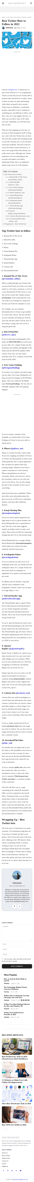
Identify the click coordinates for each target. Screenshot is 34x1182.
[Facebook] (14, 906)
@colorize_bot (23, 693)
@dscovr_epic (9, 334)
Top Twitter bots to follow (13, 174)
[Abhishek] (3, 27)
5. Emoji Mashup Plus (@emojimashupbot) (15, 196)
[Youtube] (20, 1170)
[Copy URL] (10, 916)
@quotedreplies (17, 648)
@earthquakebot (10, 557)
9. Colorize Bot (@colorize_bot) (19, 216)
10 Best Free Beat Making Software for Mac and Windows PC (17, 1005)
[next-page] (6, 1129)
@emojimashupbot (11, 513)
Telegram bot (12, 90)
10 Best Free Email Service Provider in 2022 (14, 1013)
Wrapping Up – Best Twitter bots (15, 224)
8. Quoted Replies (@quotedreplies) (16, 212)
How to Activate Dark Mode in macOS (15, 980)
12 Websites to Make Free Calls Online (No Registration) (14, 1081)
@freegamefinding (11, 368)
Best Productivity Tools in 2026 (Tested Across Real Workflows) (15, 1058)
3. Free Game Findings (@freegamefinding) (15, 189)
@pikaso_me (16, 448)
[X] (20, 906)
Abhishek (9, 28)
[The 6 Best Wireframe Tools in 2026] (17, 1093)
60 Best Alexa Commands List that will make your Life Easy (16, 996)
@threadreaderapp (11, 598)
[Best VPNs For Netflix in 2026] (17, 1114)
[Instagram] (7, 1170)
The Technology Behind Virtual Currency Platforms (15, 988)
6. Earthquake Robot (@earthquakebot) (15, 202)
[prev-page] (3, 1129)
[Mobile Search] (31, 3)
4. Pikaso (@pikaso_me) (16, 192)
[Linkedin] (27, 916)
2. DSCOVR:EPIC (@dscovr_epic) (14, 183)
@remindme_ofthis (11, 279)
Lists (8, 17)
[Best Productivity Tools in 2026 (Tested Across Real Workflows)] (17, 1046)
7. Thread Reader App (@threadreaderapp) (15, 207)
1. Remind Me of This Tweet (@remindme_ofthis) (17, 178)
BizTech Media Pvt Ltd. (21, 1179)
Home (3, 17)
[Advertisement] (17, 69)
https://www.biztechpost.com (17, 886)
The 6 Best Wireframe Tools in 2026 (16, 1104)
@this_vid (7, 743)
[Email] (14, 916)
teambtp (6, 992)
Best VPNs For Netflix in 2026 (14, 1125)
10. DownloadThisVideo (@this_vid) (17, 220)
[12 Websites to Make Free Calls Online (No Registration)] (17, 1070)
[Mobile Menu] (3, 3)
